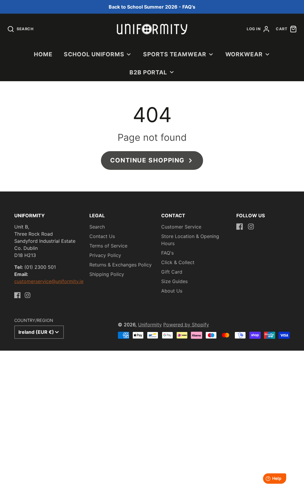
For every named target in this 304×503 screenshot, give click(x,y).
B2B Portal (148, 72)
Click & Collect (177, 262)
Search (97, 227)
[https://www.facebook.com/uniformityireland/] (17, 295)
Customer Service (181, 227)
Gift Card (171, 272)
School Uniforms (94, 54)
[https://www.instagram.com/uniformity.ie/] (27, 295)
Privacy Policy (105, 255)
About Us (171, 291)
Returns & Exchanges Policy (120, 265)
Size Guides (174, 281)
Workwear (244, 54)
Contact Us (102, 236)
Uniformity (150, 325)
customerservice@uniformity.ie (48, 281)
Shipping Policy (106, 274)
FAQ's (167, 253)
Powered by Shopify (186, 325)
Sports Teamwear (174, 54)
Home (43, 54)
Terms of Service (108, 246)
